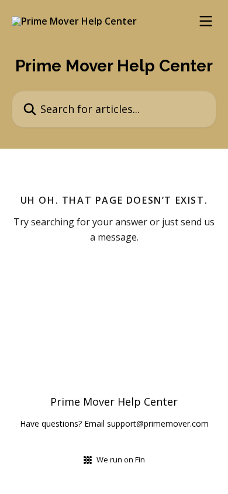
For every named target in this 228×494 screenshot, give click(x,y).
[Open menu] (205, 21)
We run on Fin (120, 459)
